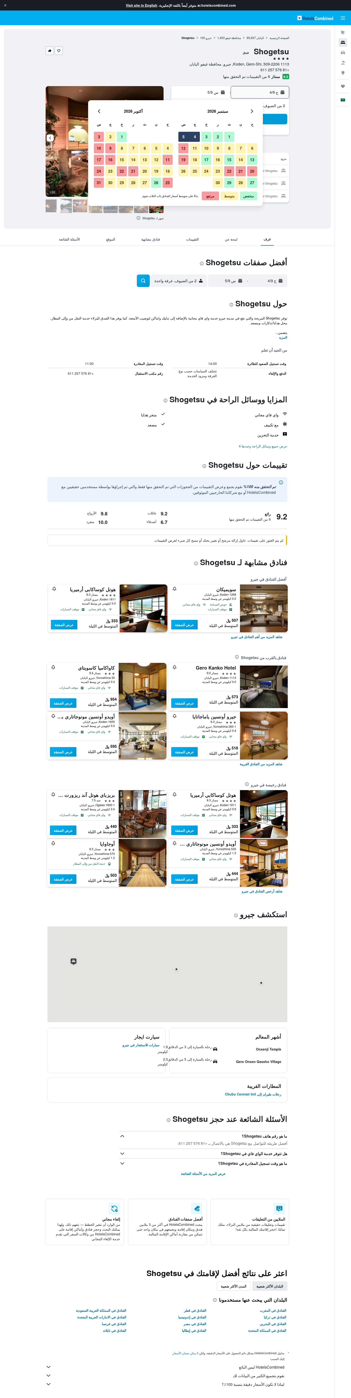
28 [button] (241, 182)
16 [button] (218, 159)
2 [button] (218, 136)
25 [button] (195, 171)
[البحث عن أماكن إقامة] (343, 42)
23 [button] (218, 171)
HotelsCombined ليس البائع (261, 1367)
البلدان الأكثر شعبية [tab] (269, 1286)
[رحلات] (343, 86)
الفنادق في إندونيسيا (192, 1317)
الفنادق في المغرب (273, 1310)
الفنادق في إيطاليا (194, 1330)
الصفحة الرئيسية (279, 38)
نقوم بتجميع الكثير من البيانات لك (258, 1375)
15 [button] (229, 159)
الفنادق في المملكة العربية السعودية (101, 1310)
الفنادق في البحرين (273, 1323)
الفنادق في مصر (195, 1323)
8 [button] (229, 148)
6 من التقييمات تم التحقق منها (246, 76)
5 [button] (183, 136)
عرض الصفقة (184, 624)
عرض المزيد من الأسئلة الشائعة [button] (203, 1173)
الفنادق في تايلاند (114, 1330)
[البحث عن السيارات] (343, 52)
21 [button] (241, 171)
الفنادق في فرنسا (114, 1323)
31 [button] (99, 182)
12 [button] (183, 148)
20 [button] (252, 171)
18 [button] (195, 159)
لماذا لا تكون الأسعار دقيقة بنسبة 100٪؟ (253, 1384)
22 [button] (229, 171)
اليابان (260, 38)
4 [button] (195, 136)
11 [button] (195, 148)
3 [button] (206, 136)
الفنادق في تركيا (275, 1317)
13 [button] (252, 159)
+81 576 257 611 (275, 69)
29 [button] (229, 182)
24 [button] (206, 171)
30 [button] (218, 182)
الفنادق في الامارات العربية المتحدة (101, 1317)
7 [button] (241, 148)
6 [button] (252, 148)
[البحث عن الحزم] (343, 62)
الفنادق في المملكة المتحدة (267, 1330)
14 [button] (241, 159)
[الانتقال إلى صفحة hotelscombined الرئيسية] (315, 18)
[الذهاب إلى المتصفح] (343, 72)
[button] (5, 5)
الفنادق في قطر (195, 1310)
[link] (256, 636)
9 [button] (218, 148)
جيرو (209, 38)
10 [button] (206, 148)
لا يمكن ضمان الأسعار (185, 1353)
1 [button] (229, 136)
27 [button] (252, 182)
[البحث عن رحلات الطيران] (343, 32)
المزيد (283, 337)
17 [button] (206, 159)
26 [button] (183, 171)
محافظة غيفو (233, 38)
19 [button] (183, 159)
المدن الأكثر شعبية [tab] (233, 1286)
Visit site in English (141, 5)
